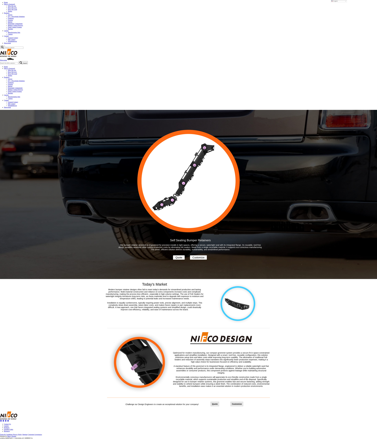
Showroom (7, 43)
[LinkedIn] (6, 421)
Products (6, 13)
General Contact (13, 38)
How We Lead (12, 9)
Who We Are (12, 6)
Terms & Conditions (6, 434)
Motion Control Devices (15, 25)
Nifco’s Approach (9, 4)
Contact (6, 36)
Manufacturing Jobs (14, 32)
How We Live (12, 8)
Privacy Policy (17, 434)
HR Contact (11, 39)
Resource (7, 431)
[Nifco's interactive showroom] (10, 60)
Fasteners (11, 18)
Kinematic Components (15, 23)
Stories (10, 11)
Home (6, 2)
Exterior (10, 20)
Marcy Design (11, 436)
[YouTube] (8, 421)
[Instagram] (3, 421)
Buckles (10, 29)
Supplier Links (8, 429)
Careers (6, 31)
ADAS (10, 15)
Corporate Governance (35, 434)
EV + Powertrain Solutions (16, 16)
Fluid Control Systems (15, 27)
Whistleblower (12, 41)
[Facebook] (1, 421)
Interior (10, 22)
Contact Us (7, 424)
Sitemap (24, 434)
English (335, 1)
